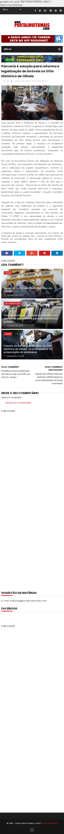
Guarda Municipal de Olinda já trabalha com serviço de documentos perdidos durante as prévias (31, 318)
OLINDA (17, 81)
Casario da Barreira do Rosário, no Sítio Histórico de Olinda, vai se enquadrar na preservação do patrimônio (28, 349)
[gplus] (45, 10)
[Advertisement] (32, 499)
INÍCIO (7, 49)
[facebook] (35, 10)
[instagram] (51, 10)
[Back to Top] (32, 829)
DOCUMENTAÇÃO (12, 303)
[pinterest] (56, 10)
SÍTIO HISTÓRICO (40, 81)
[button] (32, 245)
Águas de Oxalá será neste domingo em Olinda (28, 289)
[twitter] (40, 10)
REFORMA (26, 81)
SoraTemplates (49, 823)
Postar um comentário (18, 402)
